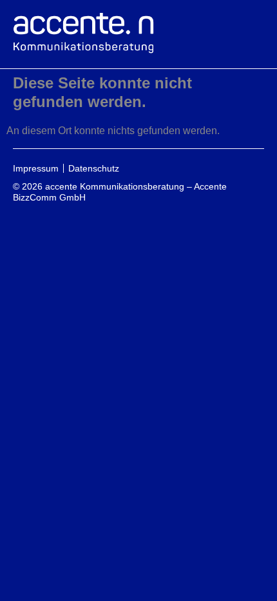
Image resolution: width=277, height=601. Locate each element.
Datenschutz (93, 168)
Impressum (36, 168)
